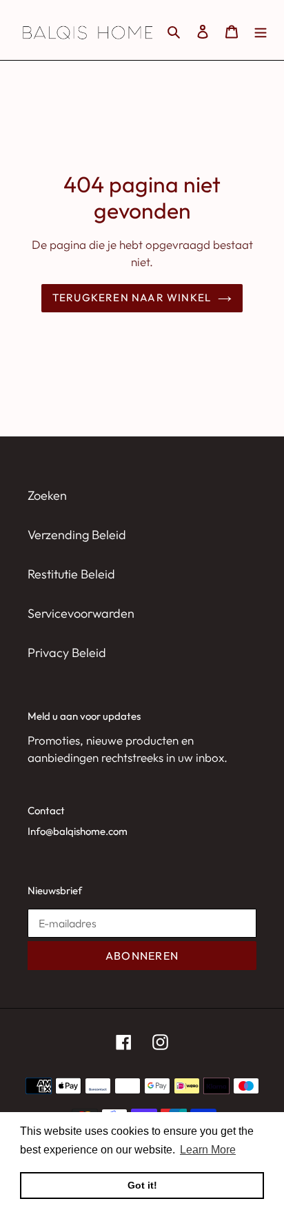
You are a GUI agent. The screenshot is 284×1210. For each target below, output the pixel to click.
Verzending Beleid (77, 535)
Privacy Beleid (67, 653)
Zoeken (47, 495)
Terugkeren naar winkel (132, 297)
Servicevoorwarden (81, 613)
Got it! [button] (142, 1185)
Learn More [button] (208, 1150)
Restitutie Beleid (71, 574)
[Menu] (260, 30)
